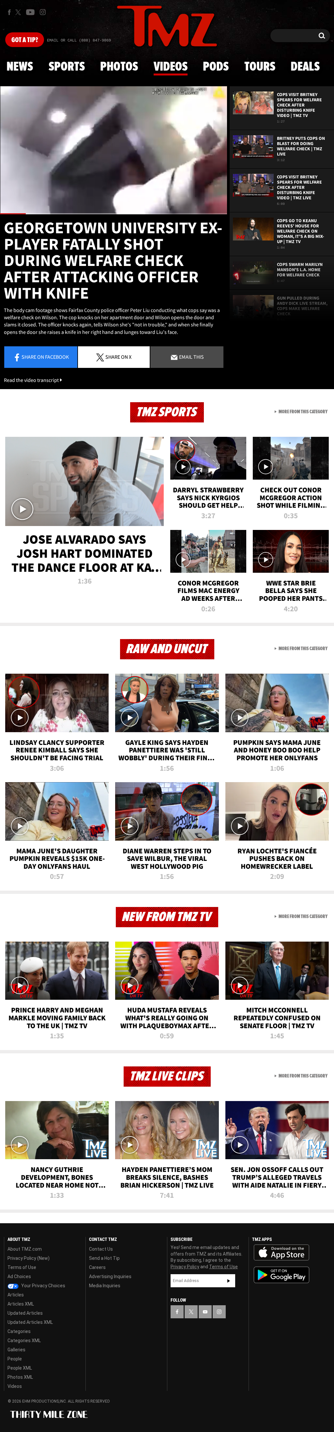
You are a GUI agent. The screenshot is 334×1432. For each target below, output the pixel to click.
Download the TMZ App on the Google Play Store (281, 1275)
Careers (97, 1267)
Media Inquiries (104, 1285)
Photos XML (20, 1377)
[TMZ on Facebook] (9, 12)
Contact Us (101, 1249)
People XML (20, 1368)
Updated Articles (25, 1313)
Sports (67, 67)
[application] (113, 150)
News (20, 67)
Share (45, 357)
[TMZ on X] (19, 12)
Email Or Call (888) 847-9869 (79, 40)
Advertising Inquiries (110, 1276)
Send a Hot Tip (104, 1258)
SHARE (118, 357)
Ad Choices (19, 1276)
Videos (171, 67)
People (15, 1358)
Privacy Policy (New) (29, 1258)
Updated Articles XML (30, 1322)
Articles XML (21, 1304)
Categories (19, 1331)
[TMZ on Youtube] (30, 12)
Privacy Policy (185, 1266)
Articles (16, 1294)
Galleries (16, 1349)
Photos (119, 67)
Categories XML (24, 1340)
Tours (259, 67)
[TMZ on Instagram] (42, 12)
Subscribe (228, 1280)
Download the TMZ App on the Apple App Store (281, 1252)
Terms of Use (22, 1267)
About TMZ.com (25, 1249)
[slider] (113, 214)
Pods (216, 67)
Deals (305, 67)
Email (191, 357)
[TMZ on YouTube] (205, 1311)
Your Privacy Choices (42, 1285)
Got (24, 40)
